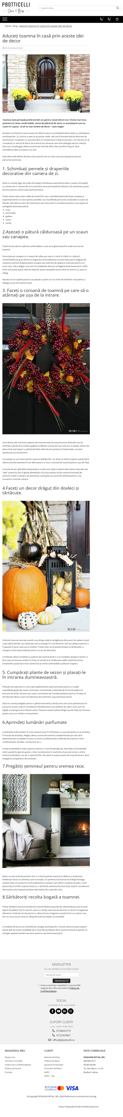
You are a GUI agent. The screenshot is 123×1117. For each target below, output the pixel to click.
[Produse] (5, 20)
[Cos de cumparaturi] (117, 19)
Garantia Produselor (53, 1064)
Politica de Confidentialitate (18, 1064)
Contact (8, 1072)
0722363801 (63, 1035)
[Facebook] (52, 1011)
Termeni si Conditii (13, 1060)
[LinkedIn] (64, 1011)
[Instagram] (71, 1011)
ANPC (47, 1072)
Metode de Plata (52, 1057)
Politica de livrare (13, 1068)
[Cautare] (118, 8)
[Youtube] (58, 1011)
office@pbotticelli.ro (63, 1039)
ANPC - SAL (49, 1075)
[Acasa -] (18, 8)
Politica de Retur (52, 1060)
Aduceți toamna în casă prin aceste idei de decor (46, 26)
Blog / (16, 26)
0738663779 (63, 1030)
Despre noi (10, 1057)
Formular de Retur (53, 1068)
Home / (8, 26)
